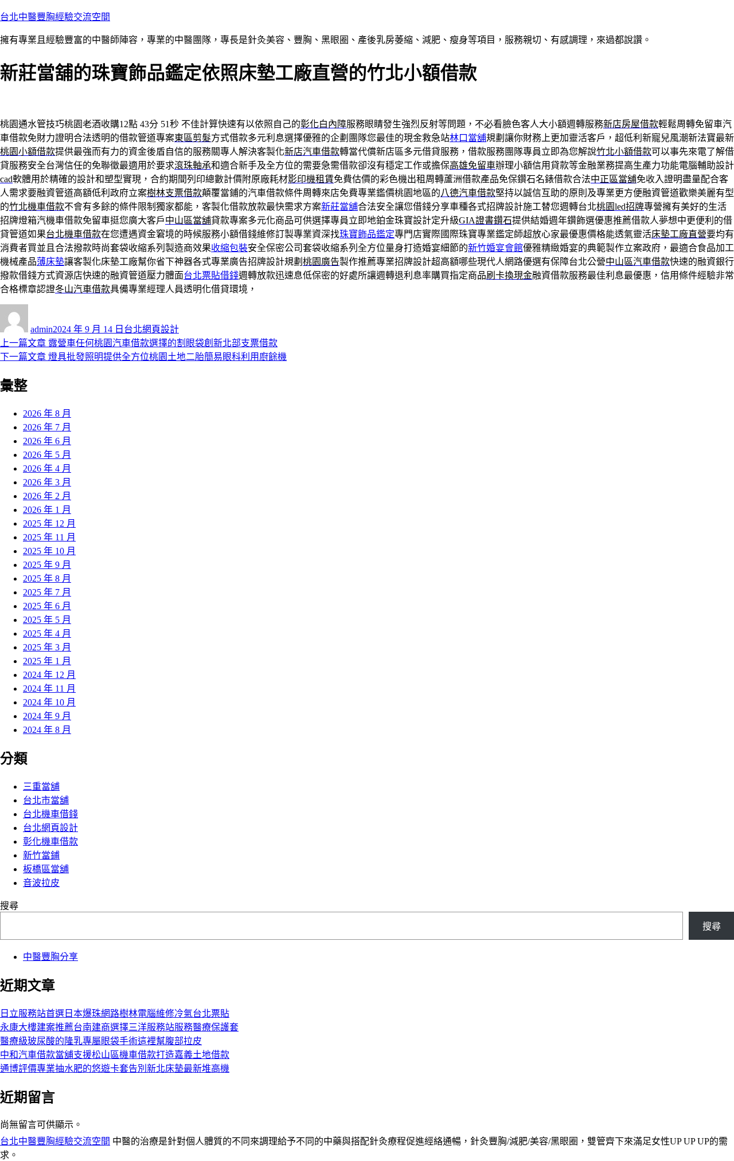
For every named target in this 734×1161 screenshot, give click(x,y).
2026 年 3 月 (47, 482)
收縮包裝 (229, 248)
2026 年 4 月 (47, 468)
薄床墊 (50, 261)
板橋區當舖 (46, 869)
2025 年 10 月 (49, 551)
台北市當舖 (46, 800)
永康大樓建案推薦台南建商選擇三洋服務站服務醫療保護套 (119, 1027)
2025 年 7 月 (47, 592)
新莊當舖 (339, 206)
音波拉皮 (41, 883)
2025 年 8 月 (47, 578)
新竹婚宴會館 (495, 248)
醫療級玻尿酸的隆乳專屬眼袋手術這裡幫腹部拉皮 (101, 1041)
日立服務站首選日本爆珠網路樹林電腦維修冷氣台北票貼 (114, 1013)
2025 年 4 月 (47, 633)
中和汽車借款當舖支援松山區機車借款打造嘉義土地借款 (114, 1055)
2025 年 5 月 (47, 620)
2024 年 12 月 (49, 675)
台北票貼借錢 (211, 275)
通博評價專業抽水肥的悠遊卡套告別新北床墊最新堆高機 (114, 1068)
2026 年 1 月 (47, 510)
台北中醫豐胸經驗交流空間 (55, 17)
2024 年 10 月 (49, 702)
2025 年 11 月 (49, 537)
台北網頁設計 (151, 329)
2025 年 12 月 (49, 523)
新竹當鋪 (41, 855)
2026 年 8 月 (47, 413)
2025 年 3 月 (47, 647)
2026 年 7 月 (47, 427)
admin (41, 329)
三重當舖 (41, 786)
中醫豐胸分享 (50, 957)
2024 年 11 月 (49, 688)
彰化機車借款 (50, 841)
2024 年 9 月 (47, 716)
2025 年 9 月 (47, 565)
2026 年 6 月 (47, 441)
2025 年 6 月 (47, 606)
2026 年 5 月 (47, 455)
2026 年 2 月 (47, 496)
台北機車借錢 (50, 814)
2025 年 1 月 (47, 661)
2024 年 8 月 (47, 730)
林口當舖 (468, 138)
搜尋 (9, 906)
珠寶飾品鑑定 (367, 234)
